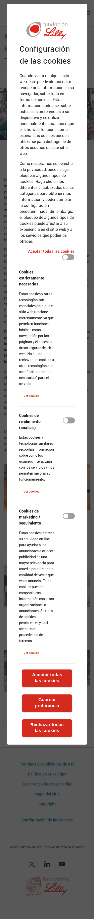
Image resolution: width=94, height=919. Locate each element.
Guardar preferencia (47, 702)
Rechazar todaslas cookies (47, 727)
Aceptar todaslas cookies (47, 677)
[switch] (68, 257)
